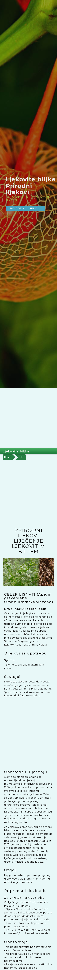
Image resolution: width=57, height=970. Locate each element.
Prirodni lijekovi (25, 208)
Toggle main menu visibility (54, 451)
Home (7, 457)
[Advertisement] (28, 417)
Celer (21, 457)
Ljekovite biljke (16, 451)
